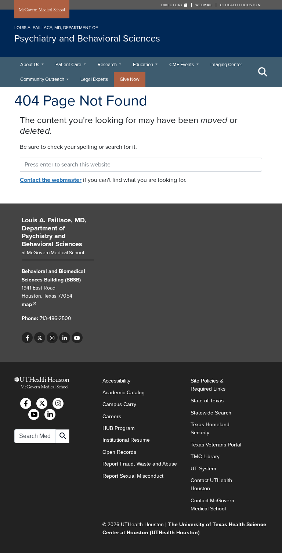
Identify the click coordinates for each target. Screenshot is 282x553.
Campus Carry (119, 404)
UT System (203, 468)
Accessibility (116, 381)
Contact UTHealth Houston (211, 484)
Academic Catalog (123, 392)
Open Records (119, 452)
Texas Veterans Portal (216, 445)
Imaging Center (226, 65)
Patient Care (68, 65)
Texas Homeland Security (210, 428)
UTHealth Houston (240, 5)
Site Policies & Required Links (208, 385)
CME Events (182, 65)
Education (143, 65)
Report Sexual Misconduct (132, 476)
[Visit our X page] (39, 337)
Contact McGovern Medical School (212, 504)
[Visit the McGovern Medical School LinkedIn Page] (49, 414)
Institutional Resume (126, 440)
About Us (30, 65)
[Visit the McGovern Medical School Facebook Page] (25, 403)
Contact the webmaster (51, 180)
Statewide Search (211, 413)
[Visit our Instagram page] (52, 337)
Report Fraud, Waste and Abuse (139, 464)
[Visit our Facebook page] (27, 337)
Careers (111, 416)
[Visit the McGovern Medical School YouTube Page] (33, 414)
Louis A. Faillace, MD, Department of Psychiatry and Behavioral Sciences (54, 232)
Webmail (204, 5)
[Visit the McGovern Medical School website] (42, 10)
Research (108, 65)
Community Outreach (42, 79)
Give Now (130, 79)
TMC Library (205, 456)
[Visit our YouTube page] (77, 337)
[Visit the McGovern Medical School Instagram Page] (58, 403)
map (29, 304)
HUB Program (118, 428)
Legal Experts (94, 79)
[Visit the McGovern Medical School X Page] (41, 403)
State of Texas (207, 400)
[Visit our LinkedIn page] (64, 337)
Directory (172, 5)
